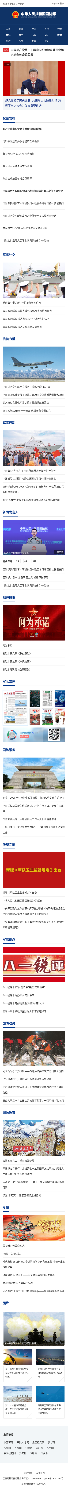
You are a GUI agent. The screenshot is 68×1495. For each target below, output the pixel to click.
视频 (21, 40)
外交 (46, 29)
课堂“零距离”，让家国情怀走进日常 (22, 1195)
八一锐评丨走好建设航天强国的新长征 (23, 1003)
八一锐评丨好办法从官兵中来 (18, 995)
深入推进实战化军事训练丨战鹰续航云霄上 (26, 402)
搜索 (62, 3)
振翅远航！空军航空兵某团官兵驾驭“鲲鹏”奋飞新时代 (50, 1372)
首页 (8, 29)
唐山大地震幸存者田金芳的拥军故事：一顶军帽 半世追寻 (33, 1100)
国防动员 (9, 1023)
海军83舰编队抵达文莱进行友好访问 (22, 326)
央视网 (18, 1447)
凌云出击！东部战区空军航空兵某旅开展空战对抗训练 (16, 1372)
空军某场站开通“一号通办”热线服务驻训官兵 (27, 410)
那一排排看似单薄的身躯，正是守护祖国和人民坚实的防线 (16, 1409)
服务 (21, 35)
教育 (59, 35)
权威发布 (9, 118)
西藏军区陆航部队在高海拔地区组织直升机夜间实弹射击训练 (49, 1409)
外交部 (23, 1453)
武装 (59, 29)
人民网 (7, 1447)
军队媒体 (9, 681)
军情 (8, 35)
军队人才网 (23, 1442)
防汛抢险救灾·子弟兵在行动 (18, 1283)
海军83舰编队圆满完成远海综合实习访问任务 (27, 310)
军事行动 (9, 422)
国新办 (33, 1453)
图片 (8, 40)
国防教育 (9, 1112)
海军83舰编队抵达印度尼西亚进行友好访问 (26, 318)
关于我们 (40, 1473)
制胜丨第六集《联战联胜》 (17, 653)
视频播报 (9, 597)
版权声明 (28, 1473)
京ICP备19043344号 (53, 1478)
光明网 (50, 1447)
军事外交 (9, 255)
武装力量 (9, 339)
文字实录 (59, 552)
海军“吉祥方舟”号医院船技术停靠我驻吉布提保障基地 (32, 500)
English (55, 3)
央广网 (39, 1447)
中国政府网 (9, 1453)
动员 (46, 35)
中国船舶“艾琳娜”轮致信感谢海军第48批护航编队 (29, 478)
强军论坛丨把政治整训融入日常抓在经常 (25, 1011)
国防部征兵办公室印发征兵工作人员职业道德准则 (29, 819)
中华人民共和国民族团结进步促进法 (22, 900)
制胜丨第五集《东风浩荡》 (17, 661)
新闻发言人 (10, 512)
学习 (46, 40)
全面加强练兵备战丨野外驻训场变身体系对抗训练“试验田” (34, 394)
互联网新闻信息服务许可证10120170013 (22, 1478)
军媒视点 (9, 939)
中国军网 (8, 1442)
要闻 (21, 29)
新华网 (51, 1442)
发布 (34, 29)
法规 (34, 35)
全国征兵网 (38, 1442)
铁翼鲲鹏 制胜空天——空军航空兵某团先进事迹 (29, 1275)
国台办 (44, 1453)
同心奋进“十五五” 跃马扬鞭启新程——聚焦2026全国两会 (33, 1291)
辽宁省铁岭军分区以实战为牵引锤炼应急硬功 (27, 1079)
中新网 (28, 1447)
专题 (34, 40)
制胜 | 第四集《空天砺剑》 (17, 669)
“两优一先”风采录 (12, 1253)
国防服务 (9, 750)
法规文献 (9, 844)
